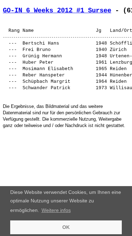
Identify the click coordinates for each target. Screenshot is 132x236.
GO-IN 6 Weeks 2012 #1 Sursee (57, 11)
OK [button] (66, 227)
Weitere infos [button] (56, 210)
